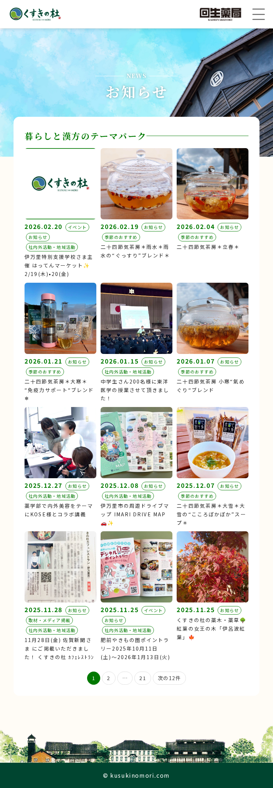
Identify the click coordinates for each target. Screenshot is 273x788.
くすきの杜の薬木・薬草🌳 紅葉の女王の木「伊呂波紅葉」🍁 (211, 628)
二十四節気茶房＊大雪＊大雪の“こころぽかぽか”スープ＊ (211, 514)
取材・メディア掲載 (49, 620)
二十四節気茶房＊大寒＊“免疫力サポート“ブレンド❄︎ (59, 390)
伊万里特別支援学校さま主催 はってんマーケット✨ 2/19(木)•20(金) (59, 265)
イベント (77, 227)
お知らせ (37, 237)
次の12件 (169, 678)
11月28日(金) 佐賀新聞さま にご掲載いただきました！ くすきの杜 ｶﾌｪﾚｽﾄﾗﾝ (59, 648)
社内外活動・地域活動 (51, 247)
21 (142, 678)
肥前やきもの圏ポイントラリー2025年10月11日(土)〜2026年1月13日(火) (135, 648)
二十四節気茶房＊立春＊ (208, 246)
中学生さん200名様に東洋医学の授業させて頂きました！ (135, 390)
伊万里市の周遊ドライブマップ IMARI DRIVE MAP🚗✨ (135, 514)
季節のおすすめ (121, 237)
